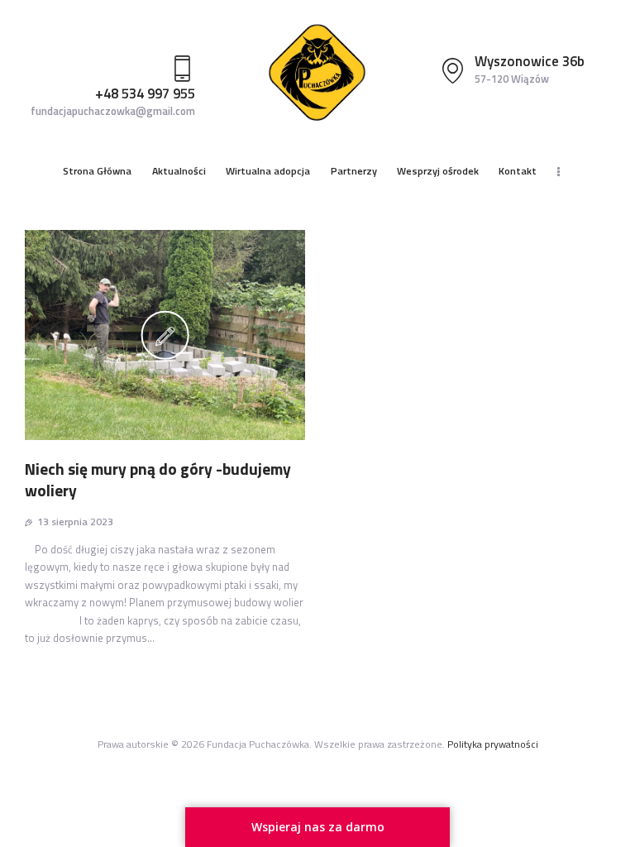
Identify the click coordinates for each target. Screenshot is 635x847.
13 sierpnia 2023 (75, 521)
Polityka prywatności (492, 744)
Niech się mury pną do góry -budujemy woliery (158, 480)
